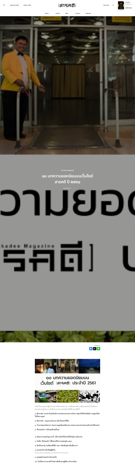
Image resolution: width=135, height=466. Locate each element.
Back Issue (106, 5)
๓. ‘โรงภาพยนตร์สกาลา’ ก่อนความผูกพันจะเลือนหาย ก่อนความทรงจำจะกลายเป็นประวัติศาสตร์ (67, 425)
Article (47, 13)
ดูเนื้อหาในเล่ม (128, 8)
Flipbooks (88, 13)
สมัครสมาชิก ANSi (14, 5)
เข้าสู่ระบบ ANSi (27, 5)
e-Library (77, 13)
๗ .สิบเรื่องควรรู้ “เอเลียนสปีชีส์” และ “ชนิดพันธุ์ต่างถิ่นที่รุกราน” (56, 445)
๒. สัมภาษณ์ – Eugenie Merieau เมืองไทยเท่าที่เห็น (52, 421)
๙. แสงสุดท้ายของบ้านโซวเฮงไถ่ (46, 457)
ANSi (66, 13)
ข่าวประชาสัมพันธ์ (67, 170)
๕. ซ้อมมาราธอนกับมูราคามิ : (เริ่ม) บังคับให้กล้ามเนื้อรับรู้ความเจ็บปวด (58, 437)
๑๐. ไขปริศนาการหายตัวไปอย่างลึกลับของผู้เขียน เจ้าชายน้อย (56, 461)
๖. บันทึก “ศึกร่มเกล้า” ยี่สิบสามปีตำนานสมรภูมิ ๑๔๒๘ (53, 441)
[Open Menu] (3, 5)
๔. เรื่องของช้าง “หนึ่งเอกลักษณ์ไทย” (47, 430)
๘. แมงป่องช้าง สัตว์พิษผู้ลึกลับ (45, 450)
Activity (58, 13)
